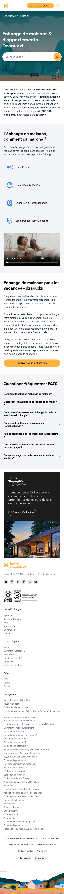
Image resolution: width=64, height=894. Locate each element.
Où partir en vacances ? (15, 742)
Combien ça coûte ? (13, 658)
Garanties (8, 662)
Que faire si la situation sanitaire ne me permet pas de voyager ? (29, 446)
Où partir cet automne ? (15, 731)
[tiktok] (17, 581)
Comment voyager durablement (19, 728)
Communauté (10, 630)
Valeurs (7, 647)
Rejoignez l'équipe (12, 807)
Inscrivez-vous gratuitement (40, 6)
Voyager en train (11, 704)
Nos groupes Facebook (15, 738)
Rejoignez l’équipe (12, 619)
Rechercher (57, 57)
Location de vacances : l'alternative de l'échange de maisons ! (32, 712)
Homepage (10, 15)
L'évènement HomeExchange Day (19, 821)
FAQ (6, 679)
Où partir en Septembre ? (16, 746)
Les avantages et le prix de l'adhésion (21, 789)
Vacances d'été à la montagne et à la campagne (26, 749)
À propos (8, 615)
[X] (29, 581)
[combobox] (32, 56)
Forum (7, 683)
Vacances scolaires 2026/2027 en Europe (23, 829)
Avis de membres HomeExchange (20, 720)
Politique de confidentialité (20, 844)
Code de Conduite (49, 838)
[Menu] (58, 5)
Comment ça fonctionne (15, 800)
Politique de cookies (46, 844)
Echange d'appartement (15, 760)
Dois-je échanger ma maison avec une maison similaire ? (29, 456)
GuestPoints (9, 654)
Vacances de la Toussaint (15, 767)
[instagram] (12, 581)
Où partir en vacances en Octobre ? (20, 735)
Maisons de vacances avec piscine (20, 717)
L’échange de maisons (14, 771)
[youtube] (35, 581)
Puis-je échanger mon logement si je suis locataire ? (31, 435)
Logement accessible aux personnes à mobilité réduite (29, 724)
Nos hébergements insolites (17, 700)
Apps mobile (9, 626)
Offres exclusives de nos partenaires (21, 796)
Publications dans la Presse (16, 778)
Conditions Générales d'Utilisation (21, 838)
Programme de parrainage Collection (21, 782)
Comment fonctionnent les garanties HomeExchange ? (24, 424)
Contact (7, 686)
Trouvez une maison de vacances (19, 764)
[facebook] (6, 581)
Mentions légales (25, 851)
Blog (6, 622)
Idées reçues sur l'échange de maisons (22, 753)
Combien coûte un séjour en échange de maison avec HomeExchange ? (30, 414)
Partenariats (9, 818)
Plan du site (41, 851)
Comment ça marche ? (14, 651)
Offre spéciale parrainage (16, 707)
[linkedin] (23, 581)
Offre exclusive (11, 811)
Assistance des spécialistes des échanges (23, 793)
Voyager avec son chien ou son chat (20, 757)
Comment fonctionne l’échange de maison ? (28, 394)
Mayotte (24, 15)
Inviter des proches (13, 665)
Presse (7, 633)
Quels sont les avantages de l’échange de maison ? (30, 403)
